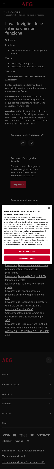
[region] (27, 234)
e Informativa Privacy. (34, 244)
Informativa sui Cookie (17, 244)
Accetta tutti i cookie (27, 258)
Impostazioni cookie (27, 251)
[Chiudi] (49, 208)
